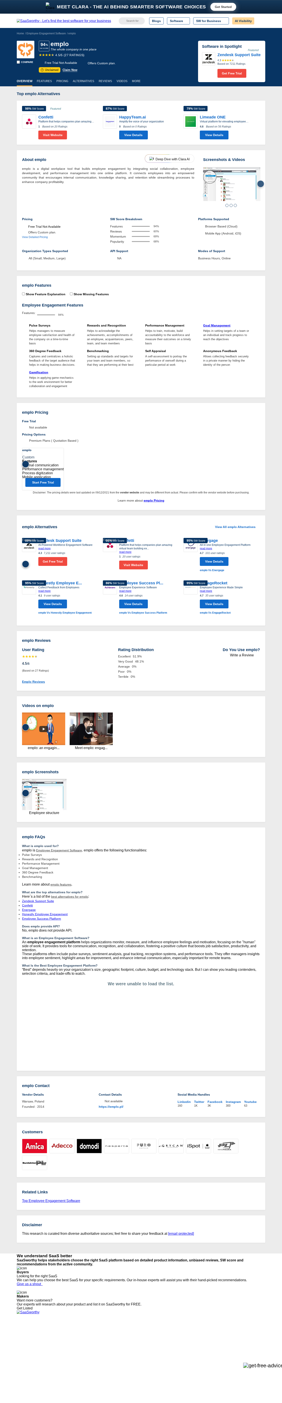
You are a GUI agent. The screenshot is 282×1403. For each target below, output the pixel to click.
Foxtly (73, 1364)
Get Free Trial (232, 73)
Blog (20, 1352)
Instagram (233, 1102)
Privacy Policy (59, 1333)
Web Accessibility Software (147, 1356)
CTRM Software (140, 1340)
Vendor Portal (26, 1344)
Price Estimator (27, 1340)
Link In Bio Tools (140, 1352)
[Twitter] (242, 1337)
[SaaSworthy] (64, 21)
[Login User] (259, 21)
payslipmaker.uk (80, 1344)
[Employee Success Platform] (110, 597)
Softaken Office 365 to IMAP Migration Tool (99, 1368)
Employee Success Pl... (141, 583)
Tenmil (73, 1336)
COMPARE (27, 62)
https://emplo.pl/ (111, 1106)
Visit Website (53, 135)
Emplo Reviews (33, 681)
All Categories (26, 1336)
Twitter (199, 1102)
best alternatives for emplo (69, 896)
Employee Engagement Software (46, 33)
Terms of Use (59, 1336)
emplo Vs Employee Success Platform (143, 612)
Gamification (38, 372)
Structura (75, 1340)
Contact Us (24, 1364)
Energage (209, 540)
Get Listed (25, 1308)
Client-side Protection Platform (150, 1348)
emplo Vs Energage (212, 570)
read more (44, 548)
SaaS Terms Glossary (32, 1360)
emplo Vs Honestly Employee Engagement (65, 612)
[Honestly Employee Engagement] (29, 597)
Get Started (223, 7)
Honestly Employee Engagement (45, 914)
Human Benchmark (82, 1356)
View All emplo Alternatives (235, 527)
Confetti (45, 117)
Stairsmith (76, 1333)
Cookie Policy (59, 1340)
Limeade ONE (213, 117)
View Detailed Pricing (35, 237)
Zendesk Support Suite (60, 540)
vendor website (129, 492)
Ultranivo (75, 1348)
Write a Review (241, 655)
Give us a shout (30, 1284)
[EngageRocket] (191, 597)
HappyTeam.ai (132, 117)
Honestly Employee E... (60, 583)
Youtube (250, 1102)
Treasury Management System (150, 1364)
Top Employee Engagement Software (51, 1201)
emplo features (60, 884)
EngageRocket (213, 583)
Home (20, 33)
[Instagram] (247, 1337)
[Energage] (191, 555)
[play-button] (43, 729)
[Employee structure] (231, 184)
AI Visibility (243, 21)
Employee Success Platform (41, 918)
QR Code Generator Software (149, 1344)
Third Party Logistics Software (149, 1336)
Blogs (156, 21)
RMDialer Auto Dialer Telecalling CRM (95, 1352)
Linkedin (184, 1102)
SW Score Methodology (33, 1356)
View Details (133, 135)
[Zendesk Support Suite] (208, 65)
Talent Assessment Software (148, 1360)
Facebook (215, 1102)
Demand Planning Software (148, 1333)
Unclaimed (50, 70)
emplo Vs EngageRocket (215, 612)
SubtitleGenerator (81, 1360)
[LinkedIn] (244, 1337)
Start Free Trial (43, 482)
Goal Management (216, 325)
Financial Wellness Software (148, 1368)
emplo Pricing (154, 500)
